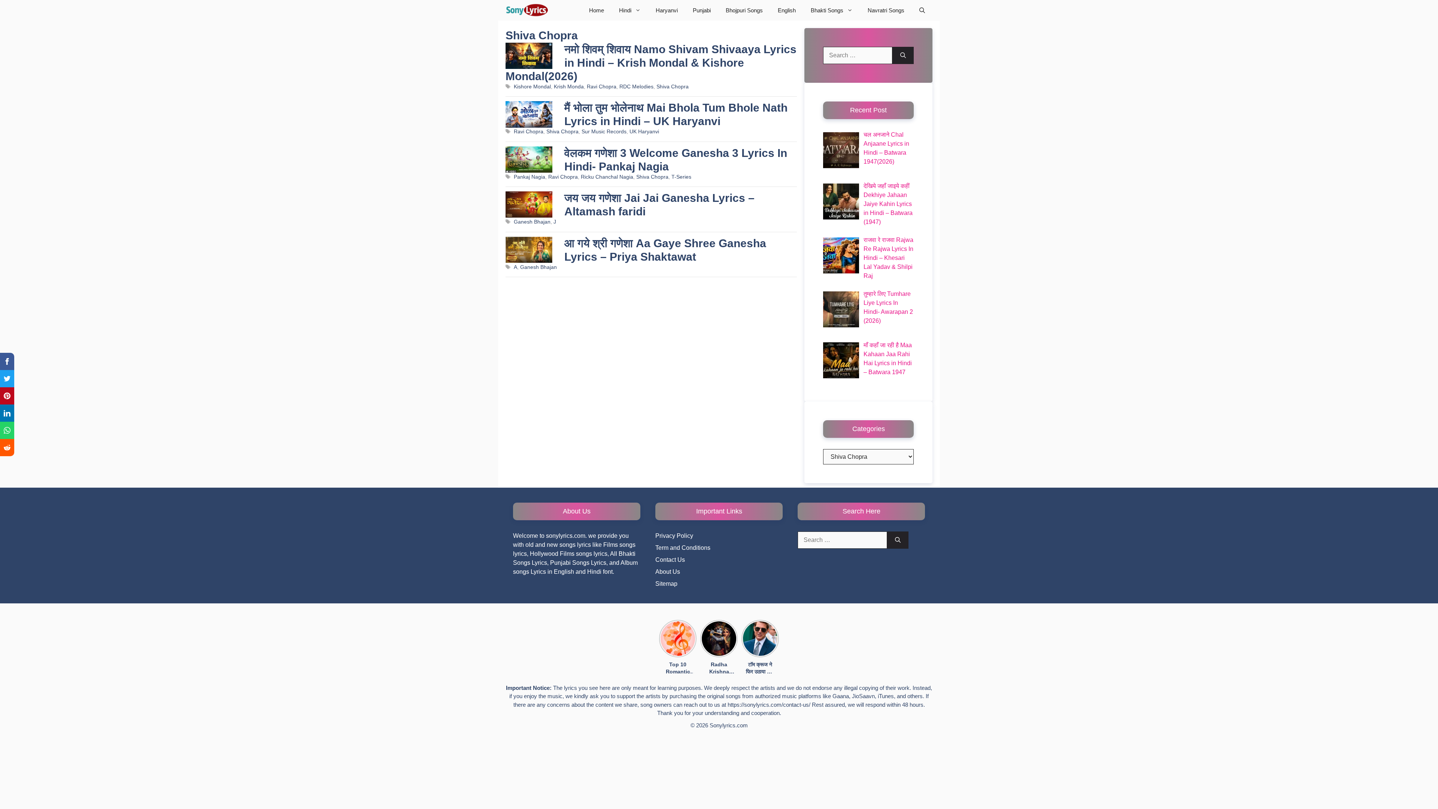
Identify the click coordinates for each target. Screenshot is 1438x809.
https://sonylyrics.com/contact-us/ (769, 705)
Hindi (625, 10)
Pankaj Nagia (529, 177)
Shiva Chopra (672, 87)
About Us (667, 572)
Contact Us (670, 560)
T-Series (681, 177)
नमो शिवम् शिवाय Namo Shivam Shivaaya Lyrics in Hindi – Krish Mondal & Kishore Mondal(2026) (651, 62)
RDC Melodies (636, 87)
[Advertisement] (651, 372)
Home (596, 10)
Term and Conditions (682, 548)
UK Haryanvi (644, 131)
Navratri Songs (886, 10)
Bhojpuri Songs (744, 10)
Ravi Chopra (601, 87)
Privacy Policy (674, 536)
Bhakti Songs (827, 10)
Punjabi (702, 10)
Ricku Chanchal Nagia (607, 177)
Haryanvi (667, 10)
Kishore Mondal (532, 87)
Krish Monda (569, 87)
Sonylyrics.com (729, 725)
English (787, 10)
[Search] (903, 55)
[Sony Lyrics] (527, 10)
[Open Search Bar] (922, 10)
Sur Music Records (604, 131)
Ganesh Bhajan (532, 222)
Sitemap (666, 584)
